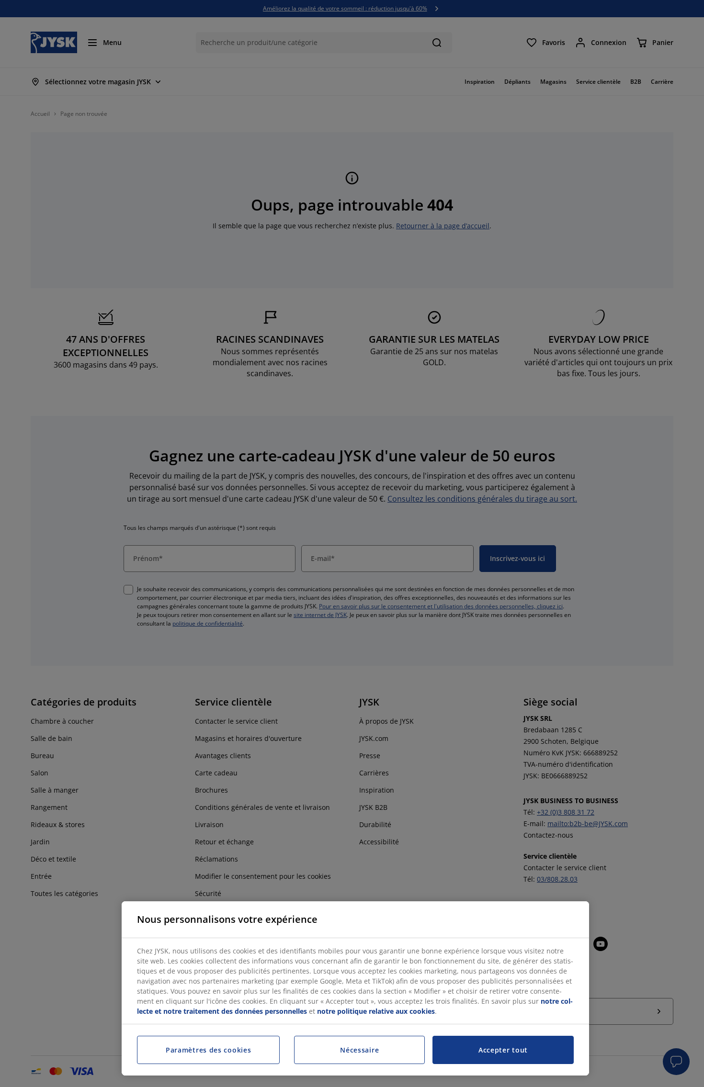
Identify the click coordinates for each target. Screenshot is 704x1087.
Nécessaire (359, 1049)
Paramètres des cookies (208, 1049)
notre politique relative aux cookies (376, 1011)
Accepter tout (503, 1049)
